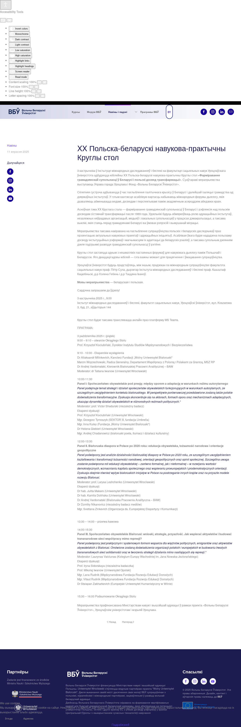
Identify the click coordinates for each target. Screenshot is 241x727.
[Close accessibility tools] (9, 20)
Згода (9, 718)
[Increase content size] (44, 82)
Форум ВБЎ (94, 112)
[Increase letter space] (42, 96)
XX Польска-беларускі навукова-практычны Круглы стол (151, 152)
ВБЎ (220, 696)
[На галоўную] (27, 112)
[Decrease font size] (31, 87)
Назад (112, 621)
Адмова (28, 718)
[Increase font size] (36, 87)
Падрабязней (120, 725)
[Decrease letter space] (37, 96)
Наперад (127, 621)
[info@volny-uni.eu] (231, 112)
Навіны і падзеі (117, 112)
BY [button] (169, 112)
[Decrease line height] (33, 91)
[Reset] (3, 20)
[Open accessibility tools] (5, 5)
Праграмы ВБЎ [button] (149, 112)
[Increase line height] (39, 91)
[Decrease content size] (39, 82)
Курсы (76, 112)
